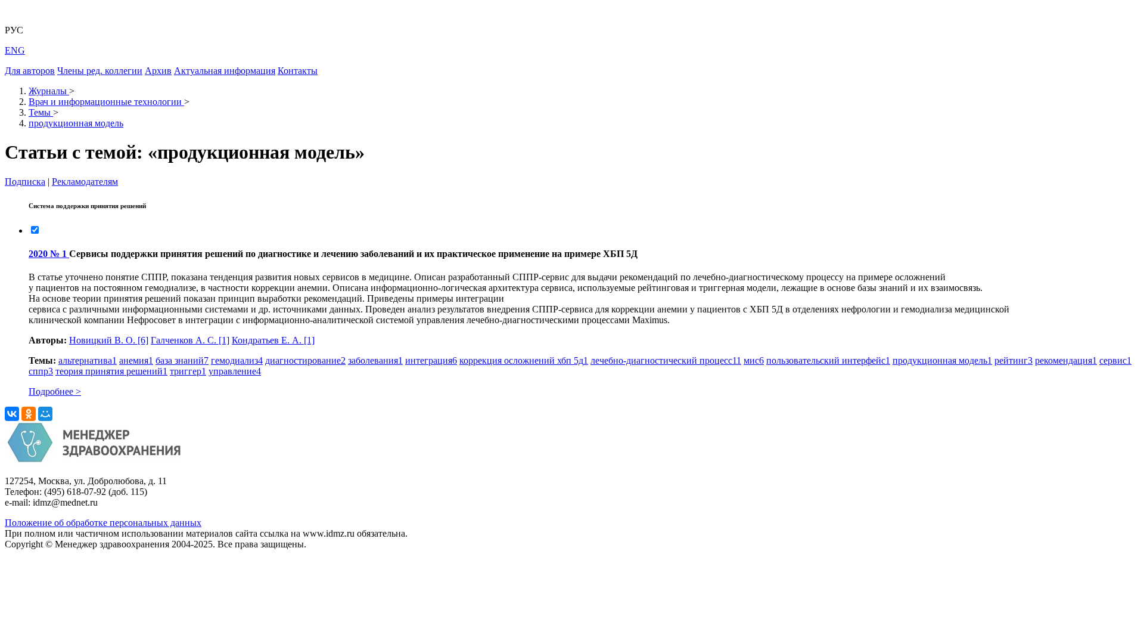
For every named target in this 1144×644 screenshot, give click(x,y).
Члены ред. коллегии (99, 71)
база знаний (182, 360)
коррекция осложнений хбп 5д (523, 360)
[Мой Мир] (45, 414)
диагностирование (305, 360)
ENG (15, 50)
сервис (1115, 360)
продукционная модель (942, 360)
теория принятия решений (111, 371)
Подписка (25, 182)
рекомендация (1066, 360)
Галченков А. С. (190, 340)
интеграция (431, 360)
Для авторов (30, 71)
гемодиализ (237, 360)
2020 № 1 (49, 254)
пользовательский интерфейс (828, 360)
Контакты (298, 71)
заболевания (375, 360)
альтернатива (87, 360)
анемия (136, 360)
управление (235, 371)
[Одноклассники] (28, 414)
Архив (158, 71)
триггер (188, 371)
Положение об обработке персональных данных (103, 523)
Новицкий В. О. (108, 340)
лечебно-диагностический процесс (665, 360)
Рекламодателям (85, 182)
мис (754, 360)
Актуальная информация (224, 71)
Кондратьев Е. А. (273, 340)
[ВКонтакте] (12, 414)
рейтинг (1013, 360)
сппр (41, 371)
